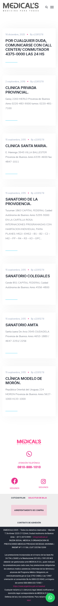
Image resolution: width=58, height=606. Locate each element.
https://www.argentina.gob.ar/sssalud (29, 586)
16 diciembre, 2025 (15, 34)
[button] (50, 597)
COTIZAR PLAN (18, 498)
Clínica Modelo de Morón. (23, 380)
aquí (29, 600)
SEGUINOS (14, 488)
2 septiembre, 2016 (15, 81)
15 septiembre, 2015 (15, 139)
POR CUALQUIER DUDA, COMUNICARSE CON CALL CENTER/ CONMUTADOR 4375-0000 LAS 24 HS (28, 47)
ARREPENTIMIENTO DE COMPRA (29, 510)
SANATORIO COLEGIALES (27, 276)
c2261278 (38, 34)
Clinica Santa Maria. (26, 146)
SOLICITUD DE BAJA (37, 498)
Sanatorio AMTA (21, 325)
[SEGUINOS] (14, 481)
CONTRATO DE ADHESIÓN (29, 523)
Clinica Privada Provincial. (20, 89)
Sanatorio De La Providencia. (21, 201)
